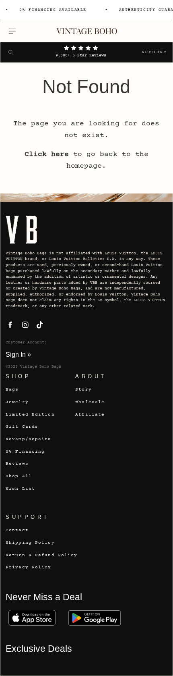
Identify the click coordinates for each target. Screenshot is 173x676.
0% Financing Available (52, 10)
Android (94, 618)
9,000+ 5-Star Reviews (81, 55)
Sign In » (18, 354)
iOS (32, 618)
